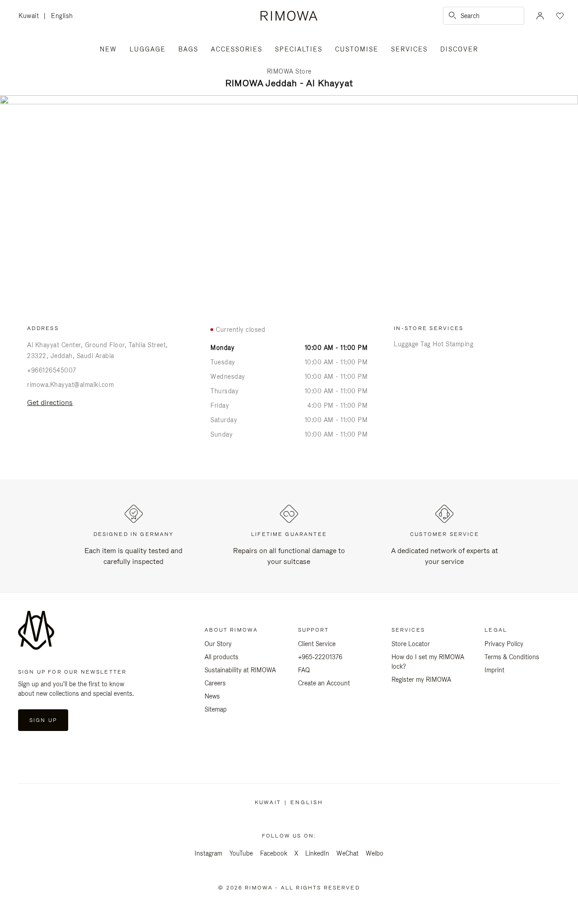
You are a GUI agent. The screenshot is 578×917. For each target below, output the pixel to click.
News (212, 696)
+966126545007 (51, 370)
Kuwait (31, 16)
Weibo (374, 853)
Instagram (208, 853)
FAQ (304, 670)
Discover (459, 49)
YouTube (241, 853)
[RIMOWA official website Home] (289, 16)
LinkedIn (317, 853)
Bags (188, 49)
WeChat (347, 853)
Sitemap (216, 709)
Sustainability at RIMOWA (240, 670)
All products (221, 657)
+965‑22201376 (320, 657)
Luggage (148, 49)
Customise (356, 49)
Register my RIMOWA (421, 679)
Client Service (317, 644)
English (62, 16)
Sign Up (43, 720)
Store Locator (411, 644)
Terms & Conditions (512, 657)
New (108, 49)
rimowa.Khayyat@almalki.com (70, 385)
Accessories (236, 49)
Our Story (218, 644)
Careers (215, 683)
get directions (50, 402)
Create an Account (324, 683)
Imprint (494, 670)
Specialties (298, 49)
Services (409, 49)
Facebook (273, 853)
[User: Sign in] (540, 16)
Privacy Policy (504, 644)
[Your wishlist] (559, 16)
